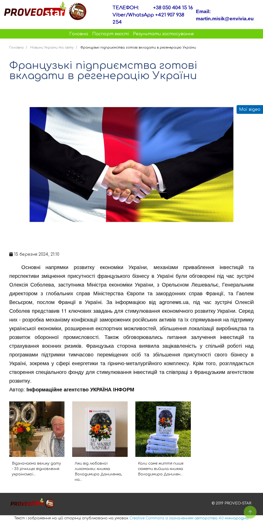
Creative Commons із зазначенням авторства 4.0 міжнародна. (189, 518)
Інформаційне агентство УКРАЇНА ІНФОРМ (80, 389)
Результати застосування (163, 34)
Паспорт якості (110, 34)
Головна (78, 34)
